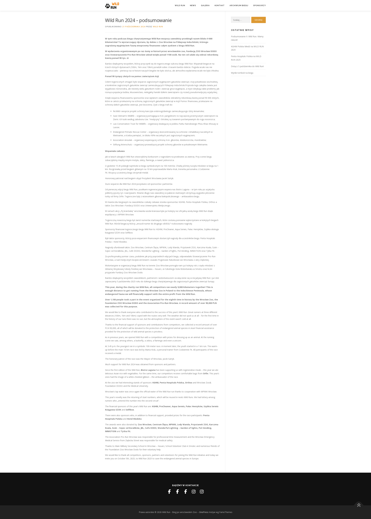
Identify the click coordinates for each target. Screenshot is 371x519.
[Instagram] (193, 491)
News (193, 5)
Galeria (205, 5)
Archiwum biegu (239, 5)
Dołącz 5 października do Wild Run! (247, 66)
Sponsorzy (259, 5)
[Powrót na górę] (359, 505)
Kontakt (220, 5)
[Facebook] (169, 491)
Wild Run (180, 5)
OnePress (203, 512)
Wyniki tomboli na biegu (242, 72)
